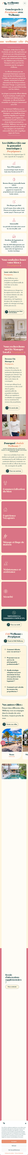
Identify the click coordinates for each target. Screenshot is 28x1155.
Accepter (14, 1141)
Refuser (14, 1145)
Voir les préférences (14, 1150)
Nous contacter (12, 986)
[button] (25, 1123)
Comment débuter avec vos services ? (14, 651)
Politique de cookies (9, 1153)
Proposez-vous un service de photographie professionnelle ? (13, 661)
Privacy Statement (19, 1153)
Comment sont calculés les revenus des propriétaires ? (15, 689)
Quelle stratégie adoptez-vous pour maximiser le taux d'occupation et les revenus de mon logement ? (14, 676)
